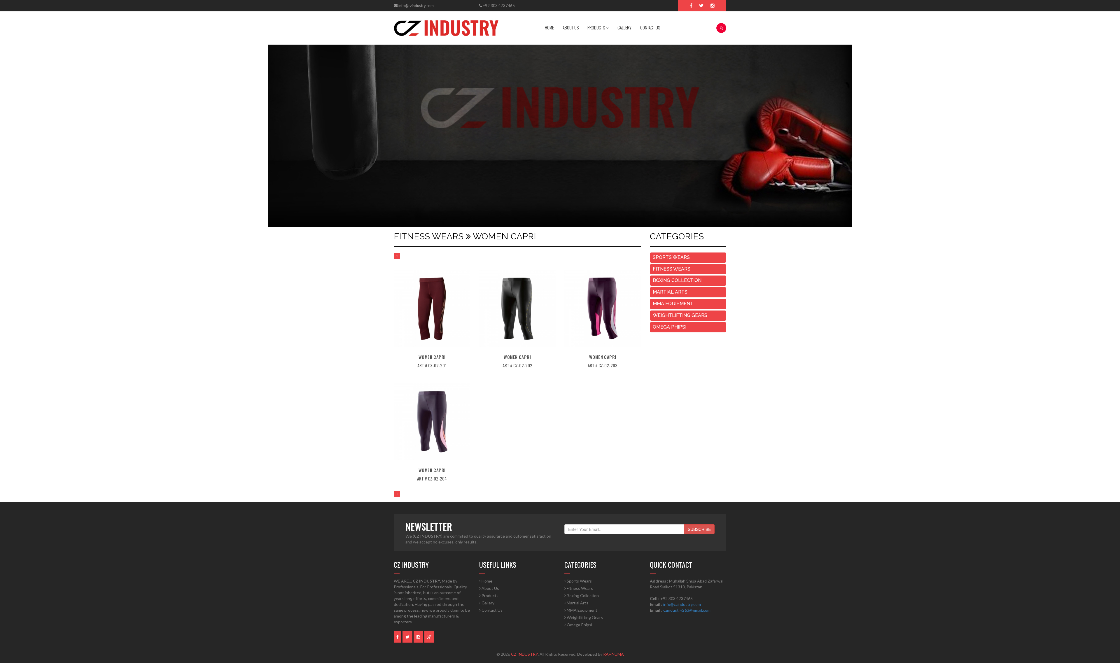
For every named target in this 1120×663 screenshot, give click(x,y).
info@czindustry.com (416, 5)
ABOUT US (571, 27)
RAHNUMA (613, 654)
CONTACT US (650, 27)
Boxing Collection (677, 280)
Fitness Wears (671, 269)
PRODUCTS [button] (596, 27)
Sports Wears (671, 257)
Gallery (487, 602)
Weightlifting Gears (680, 315)
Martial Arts (670, 292)
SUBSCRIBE (699, 529)
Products (489, 595)
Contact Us (492, 610)
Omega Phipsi (669, 327)
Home (486, 580)
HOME (549, 27)
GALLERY (624, 27)
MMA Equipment (673, 303)
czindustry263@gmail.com (686, 610)
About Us (490, 588)
